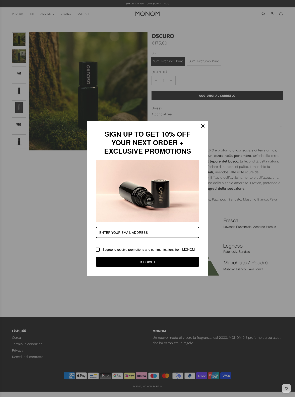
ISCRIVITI (147, 262)
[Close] (203, 126)
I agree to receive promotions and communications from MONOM (149, 250)
